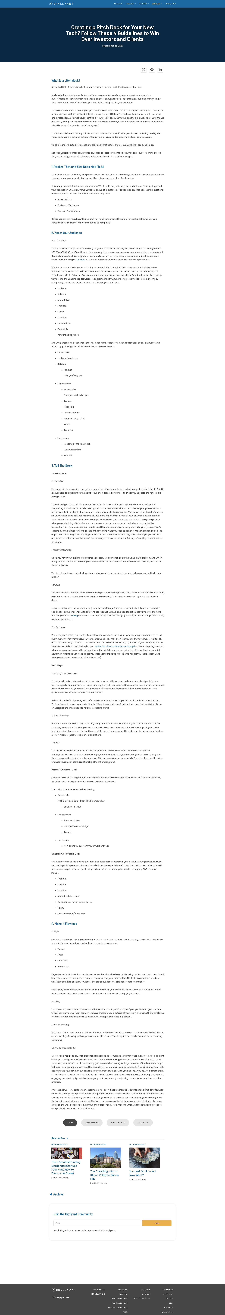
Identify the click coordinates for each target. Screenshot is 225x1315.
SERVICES (122, 1289)
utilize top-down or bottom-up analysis (115, 646)
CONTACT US (170, 4)
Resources (168, 1307)
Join (157, 1223)
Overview (123, 1294)
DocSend (80, 259)
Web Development (119, 1298)
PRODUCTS (118, 4)
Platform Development (117, 1307)
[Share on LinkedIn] (160, 69)
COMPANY (168, 1289)
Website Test (167, 1312)
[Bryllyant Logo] (61, 3)
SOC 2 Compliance (142, 1298)
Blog (171, 1303)
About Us (169, 1298)
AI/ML (125, 1312)
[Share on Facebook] (152, 69)
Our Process (168, 1294)
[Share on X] (143, 69)
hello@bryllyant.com (60, 1297)
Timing (74, 615)
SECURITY (145, 1289)
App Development (119, 1303)
